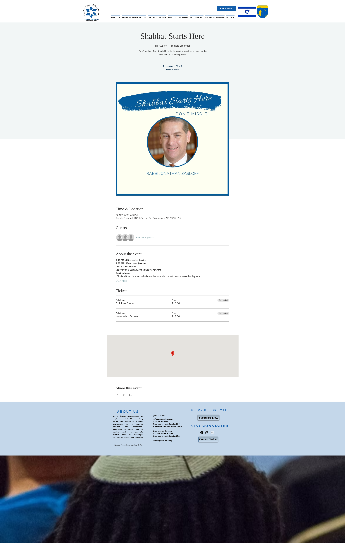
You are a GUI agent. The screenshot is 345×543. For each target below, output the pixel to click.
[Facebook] (202, 433)
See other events (173, 69)
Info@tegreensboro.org (162, 440)
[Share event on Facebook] (117, 395)
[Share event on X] (123, 395)
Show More (121, 280)
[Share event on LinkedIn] (130, 395)
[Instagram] (207, 433)
